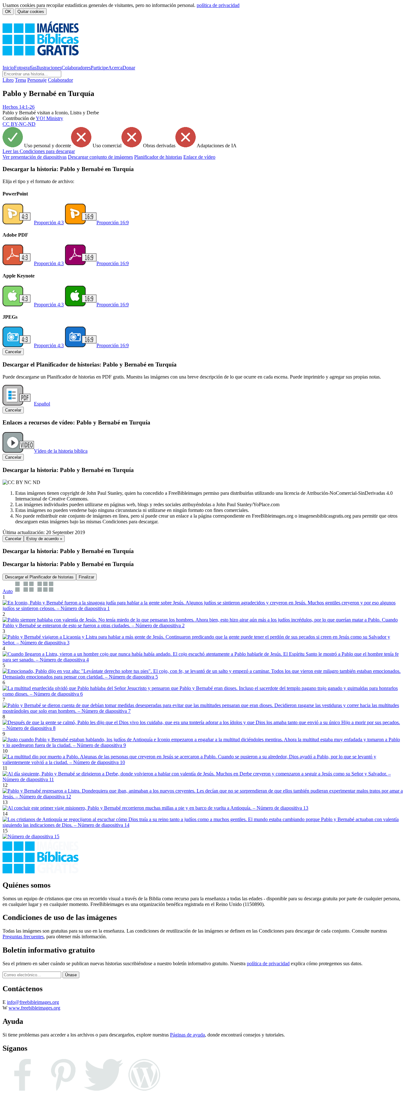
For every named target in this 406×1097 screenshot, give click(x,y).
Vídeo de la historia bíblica (61, 451)
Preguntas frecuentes (23, 936)
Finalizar (86, 577)
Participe (99, 67)
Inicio (8, 67)
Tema (20, 80)
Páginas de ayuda (187, 1034)
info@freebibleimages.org (33, 1002)
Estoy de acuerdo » (44, 538)
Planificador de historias (158, 157)
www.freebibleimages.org (34, 1008)
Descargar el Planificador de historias (39, 577)
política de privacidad (218, 5)
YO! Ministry (49, 118)
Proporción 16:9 (112, 222)
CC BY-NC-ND (19, 124)
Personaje (37, 80)
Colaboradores (76, 67)
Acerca (115, 67)
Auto (8, 591)
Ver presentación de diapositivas (35, 157)
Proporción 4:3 (49, 222)
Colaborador (60, 80)
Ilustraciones (49, 67)
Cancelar (13, 351)
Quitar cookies (30, 11)
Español (42, 403)
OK (8, 11)
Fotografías (25, 67)
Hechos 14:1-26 (19, 107)
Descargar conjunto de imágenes (100, 157)
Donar (128, 67)
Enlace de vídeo (199, 157)
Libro (8, 80)
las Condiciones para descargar (39, 151)
